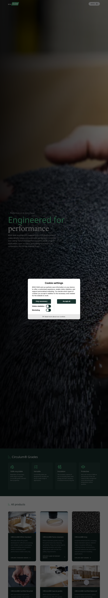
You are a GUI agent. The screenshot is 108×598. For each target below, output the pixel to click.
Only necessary (41, 301)
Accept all (66, 301)
